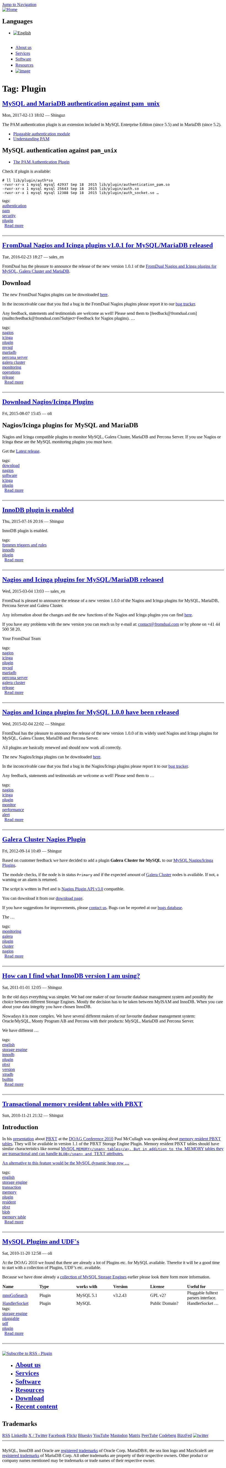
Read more (13, 225)
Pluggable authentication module (41, 134)
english (8, 1044)
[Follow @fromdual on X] (200, 1435)
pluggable (10, 1318)
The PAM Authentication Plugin (41, 162)
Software (23, 59)
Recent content (36, 1406)
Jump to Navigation (19, 4)
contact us (97, 907)
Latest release (27, 451)
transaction (11, 1187)
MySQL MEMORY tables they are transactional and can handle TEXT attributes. (113, 1151)
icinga (7, 337)
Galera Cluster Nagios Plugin (43, 839)
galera (7, 936)
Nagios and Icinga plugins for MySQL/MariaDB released (82, 579)
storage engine (14, 1049)
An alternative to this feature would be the (39, 1163)
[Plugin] (22, 33)
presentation (23, 1138)
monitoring (11, 367)
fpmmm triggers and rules (24, 545)
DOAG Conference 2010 (91, 1138)
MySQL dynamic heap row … (102, 1163)
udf (5, 1323)
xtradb (7, 1074)
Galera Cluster (158, 874)
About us (23, 47)
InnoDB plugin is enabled (38, 509)
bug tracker (185, 304)
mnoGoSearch (15, 1295)
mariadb (9, 352)
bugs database (170, 907)
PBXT (51, 1138)
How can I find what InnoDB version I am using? (71, 975)
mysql (7, 347)
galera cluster (13, 362)
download (11, 465)
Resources (24, 65)
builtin (7, 1079)
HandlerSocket (15, 1303)
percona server (15, 357)
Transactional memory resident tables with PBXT (72, 1104)
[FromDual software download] (22, 71)
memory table (14, 1217)
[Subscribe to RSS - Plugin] (27, 1353)
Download (29, 1398)
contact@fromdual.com (158, 624)
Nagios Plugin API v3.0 (82, 889)
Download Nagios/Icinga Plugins (47, 401)
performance (13, 809)
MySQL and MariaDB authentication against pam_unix (81, 103)
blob (6, 1212)
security (9, 215)
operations (11, 372)
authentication (14, 205)
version (8, 1069)
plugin (7, 220)
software (9, 475)
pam (6, 210)
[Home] (9, 9)
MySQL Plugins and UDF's (40, 1241)
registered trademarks (79, 1450)
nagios (8, 332)
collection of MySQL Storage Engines (93, 1277)
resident (9, 1202)
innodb (8, 550)
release (8, 377)
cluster (8, 946)
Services (22, 53)
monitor (9, 804)
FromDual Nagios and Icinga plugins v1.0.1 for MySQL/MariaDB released (107, 245)
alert (6, 814)
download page (69, 898)
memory (9, 1192)
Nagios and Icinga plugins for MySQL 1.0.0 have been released (90, 712)
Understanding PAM (31, 138)
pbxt (6, 1064)
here (103, 294)
